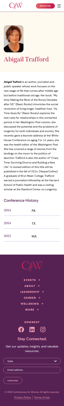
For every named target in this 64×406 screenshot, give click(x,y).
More (29, 309)
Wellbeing (30, 303)
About (29, 286)
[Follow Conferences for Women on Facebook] (21, 329)
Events (30, 280)
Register (47, 7)
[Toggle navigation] (59, 6)
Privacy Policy (22, 397)
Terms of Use (42, 397)
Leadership (30, 292)
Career (30, 298)
